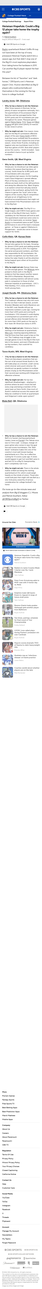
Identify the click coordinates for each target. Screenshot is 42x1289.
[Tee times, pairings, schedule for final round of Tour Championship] (7, 622)
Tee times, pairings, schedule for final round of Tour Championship (26, 620)
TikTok (4, 1202)
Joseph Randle (9, 293)
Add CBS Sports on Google (15, 44)
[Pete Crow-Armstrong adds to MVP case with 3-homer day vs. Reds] (7, 584)
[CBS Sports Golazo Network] (21, 1254)
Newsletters (7, 1235)
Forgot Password (9, 1243)
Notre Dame (16, 122)
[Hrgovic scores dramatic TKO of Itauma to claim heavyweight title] (7, 647)
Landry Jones (8, 101)
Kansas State (24, 236)
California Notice (9, 1174)
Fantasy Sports (8, 1100)
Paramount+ (7, 1141)
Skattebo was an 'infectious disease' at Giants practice (25, 656)
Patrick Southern (10, 37)
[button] (3, 9)
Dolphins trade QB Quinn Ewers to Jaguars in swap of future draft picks (25, 595)
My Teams (6, 1239)
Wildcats (31, 269)
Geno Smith (25, 136)
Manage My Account (10, 1231)
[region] (21, 538)
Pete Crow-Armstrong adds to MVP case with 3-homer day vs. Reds (26, 582)
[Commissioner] (23, 1262)
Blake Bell (7, 401)
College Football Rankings (11, 22)
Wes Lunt (9, 333)
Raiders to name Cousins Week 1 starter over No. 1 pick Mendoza (27, 570)
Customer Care (8, 1188)
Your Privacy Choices (10, 1166)
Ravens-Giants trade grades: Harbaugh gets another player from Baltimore (26, 607)
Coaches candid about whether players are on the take (27, 669)
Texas (29, 122)
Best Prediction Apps (10, 1112)
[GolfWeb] (27, 1268)
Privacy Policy (7, 1159)
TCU (24, 122)
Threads (5, 1217)
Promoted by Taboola (31, 522)
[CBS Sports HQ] (31, 1249)
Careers (5, 1133)
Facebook (6, 1209)
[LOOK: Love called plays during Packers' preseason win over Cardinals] (7, 634)
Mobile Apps (7, 1119)
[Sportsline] (30, 1258)
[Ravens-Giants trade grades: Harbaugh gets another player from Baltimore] (7, 609)
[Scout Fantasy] (15, 1267)
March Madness (8, 1115)
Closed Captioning (9, 1170)
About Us (6, 1129)
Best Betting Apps (9, 1107)
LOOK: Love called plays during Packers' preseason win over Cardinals (26, 632)
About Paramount (9, 1137)
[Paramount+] (9, 1263)
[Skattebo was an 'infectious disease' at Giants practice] (7, 659)
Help (4, 1184)
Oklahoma (25, 101)
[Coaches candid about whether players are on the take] (7, 672)
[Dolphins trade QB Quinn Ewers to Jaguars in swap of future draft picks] (7, 597)
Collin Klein (7, 236)
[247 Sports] (13, 1258)
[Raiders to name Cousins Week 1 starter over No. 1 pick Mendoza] (7, 572)
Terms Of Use (7, 1154)
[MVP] (35, 1262)
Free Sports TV (8, 1104)
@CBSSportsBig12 (10, 499)
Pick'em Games (8, 1096)
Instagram (6, 1206)
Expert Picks (28, 22)
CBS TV (5, 1145)
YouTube (5, 1198)
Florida (21, 440)
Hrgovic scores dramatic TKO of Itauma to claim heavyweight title (27, 645)
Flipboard (6, 1221)
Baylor (5, 49)
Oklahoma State (28, 293)
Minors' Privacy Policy (11, 1162)
